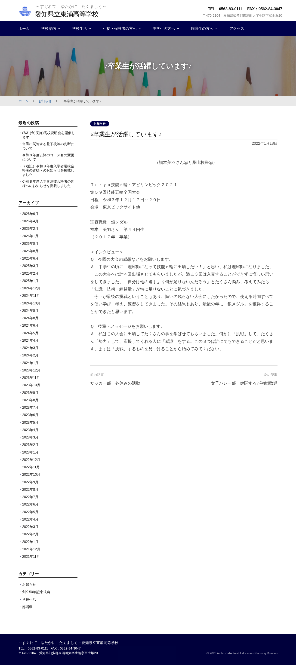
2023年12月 (31, 370)
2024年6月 (30, 325)
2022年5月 (30, 512)
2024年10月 (31, 303)
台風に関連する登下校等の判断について (48, 146)
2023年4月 (30, 430)
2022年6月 (30, 504)
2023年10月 (31, 385)
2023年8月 (30, 400)
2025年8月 (30, 251)
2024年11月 (31, 295)
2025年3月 (30, 266)
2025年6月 (30, 258)
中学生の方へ (164, 29)
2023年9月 (30, 393)
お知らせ (45, 101)
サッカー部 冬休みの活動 (115, 383)
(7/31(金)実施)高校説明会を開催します (48, 135)
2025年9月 (30, 243)
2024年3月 (30, 348)
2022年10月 (31, 474)
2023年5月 (30, 422)
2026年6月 (30, 214)
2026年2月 (30, 228)
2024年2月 (30, 355)
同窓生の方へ (202, 29)
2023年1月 (30, 452)
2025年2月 (30, 273)
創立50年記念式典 (36, 592)
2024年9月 (30, 311)
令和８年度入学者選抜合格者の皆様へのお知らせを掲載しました (48, 183)
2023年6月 (30, 415)
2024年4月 (30, 340)
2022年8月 (30, 489)
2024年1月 (30, 363)
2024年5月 (30, 333)
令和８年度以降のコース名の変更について (48, 157)
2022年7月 (30, 497)
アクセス (236, 29)
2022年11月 (31, 467)
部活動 (27, 607)
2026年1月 (30, 236)
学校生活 (79, 29)
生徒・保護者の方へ (119, 29)
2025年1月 (30, 281)
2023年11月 (31, 378)
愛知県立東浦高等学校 (66, 14)
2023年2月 (30, 445)
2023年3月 (30, 437)
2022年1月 (30, 542)
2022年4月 (30, 519)
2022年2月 (30, 534)
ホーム (24, 29)
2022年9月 (30, 482)
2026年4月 (30, 221)
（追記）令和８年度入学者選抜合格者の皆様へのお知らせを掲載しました (48, 170)
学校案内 (48, 29)
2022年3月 (30, 527)
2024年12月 (31, 288)
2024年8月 (30, 318)
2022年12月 (31, 460)
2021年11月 (31, 556)
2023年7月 (30, 407)
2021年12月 (31, 549)
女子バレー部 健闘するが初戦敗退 (244, 383)
